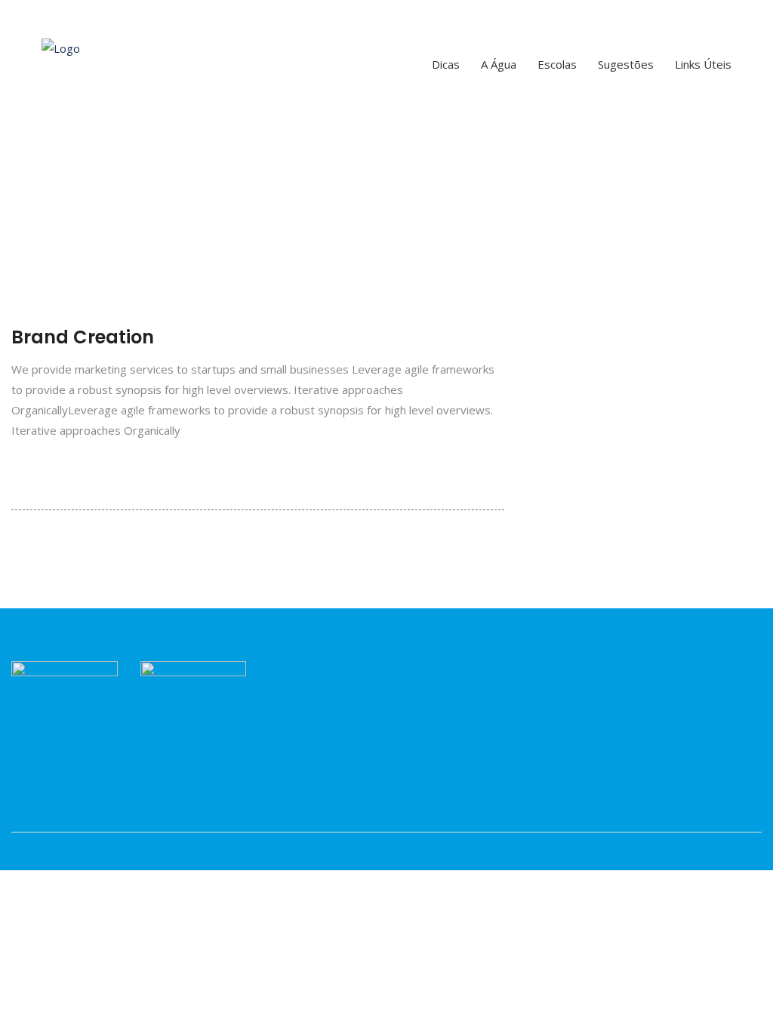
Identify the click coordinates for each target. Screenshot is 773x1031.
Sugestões (626, 64)
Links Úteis (703, 64)
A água (498, 64)
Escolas (557, 64)
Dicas (446, 64)
